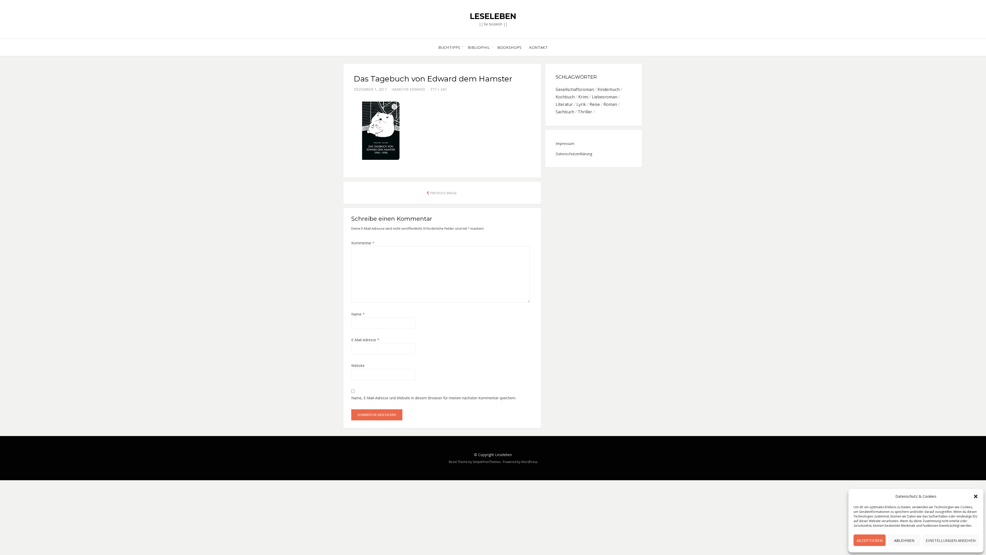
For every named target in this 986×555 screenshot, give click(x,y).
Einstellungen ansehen (950, 540)
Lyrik (581, 104)
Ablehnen (904, 540)
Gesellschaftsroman (575, 89)
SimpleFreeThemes (486, 462)
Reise (595, 104)
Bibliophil (479, 47)
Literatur (564, 104)
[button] (975, 496)
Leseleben (493, 16)
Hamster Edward (408, 89)
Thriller (585, 112)
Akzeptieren (870, 540)
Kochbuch (565, 97)
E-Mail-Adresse (365, 339)
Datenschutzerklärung (574, 153)
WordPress (529, 462)
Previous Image (443, 193)
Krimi (583, 97)
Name (358, 314)
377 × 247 (438, 89)
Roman (610, 104)
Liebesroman (604, 97)
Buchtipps (449, 47)
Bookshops (509, 47)
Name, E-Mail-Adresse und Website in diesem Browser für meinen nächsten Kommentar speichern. (433, 397)
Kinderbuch (609, 89)
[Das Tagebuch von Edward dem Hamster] (402, 127)
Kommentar (362, 242)
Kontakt (538, 47)
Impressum (565, 143)
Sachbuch (565, 112)
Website (358, 365)
